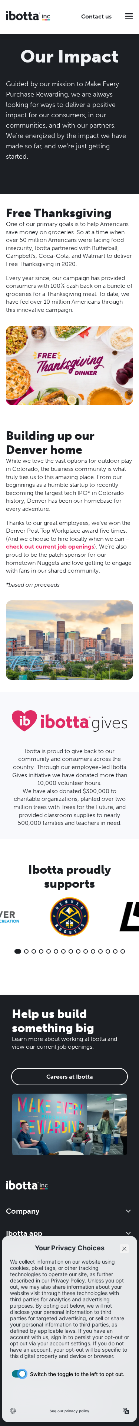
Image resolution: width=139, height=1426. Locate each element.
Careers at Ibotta (69, 1076)
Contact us (96, 16)
